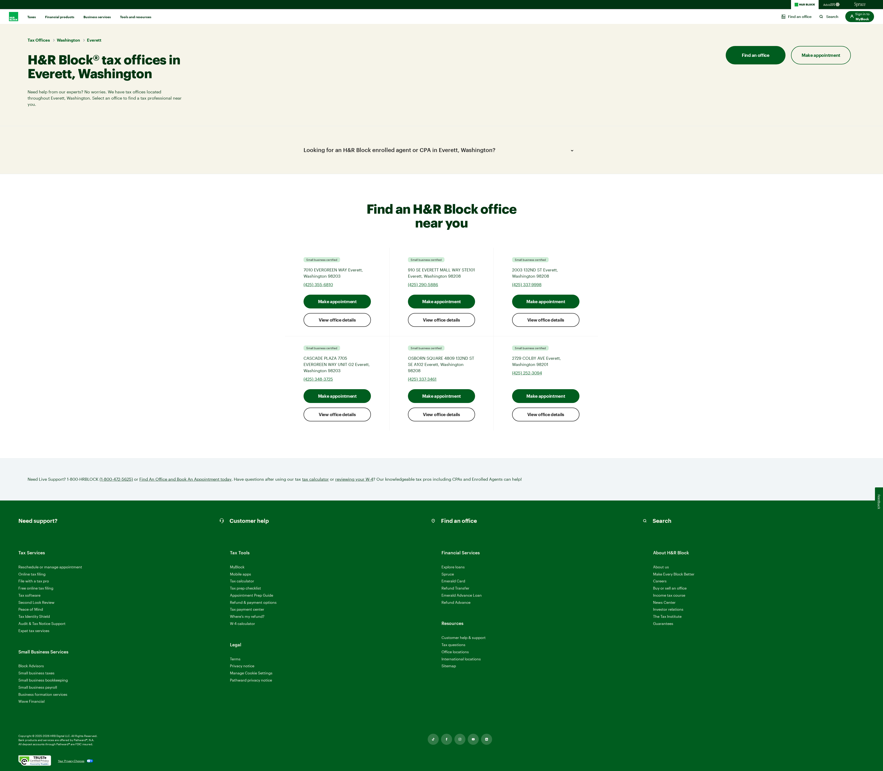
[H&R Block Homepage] (805, 4)
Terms (235, 659)
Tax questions (453, 644)
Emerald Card (453, 581)
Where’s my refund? (247, 616)
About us (661, 567)
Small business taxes (36, 673)
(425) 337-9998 (527, 284)
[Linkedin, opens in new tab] (486, 739)
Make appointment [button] (821, 55)
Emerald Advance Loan (462, 595)
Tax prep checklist (245, 588)
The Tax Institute (667, 616)
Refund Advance (456, 602)
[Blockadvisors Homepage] (832, 4)
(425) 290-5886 (423, 284)
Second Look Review (36, 602)
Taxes (31, 17)
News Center (664, 602)
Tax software (29, 595)
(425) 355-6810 (318, 284)
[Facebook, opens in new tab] (446, 739)
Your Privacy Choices (71, 760)
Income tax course (669, 595)
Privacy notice (242, 666)
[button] (859, 16)
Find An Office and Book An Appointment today (185, 479)
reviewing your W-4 (354, 479)
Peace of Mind (30, 609)
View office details (337, 319)
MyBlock (237, 567)
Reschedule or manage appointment (50, 567)
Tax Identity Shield (34, 616)
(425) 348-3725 (318, 379)
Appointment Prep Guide (251, 595)
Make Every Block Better (673, 574)
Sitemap (449, 666)
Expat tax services (33, 630)
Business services (97, 17)
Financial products (59, 17)
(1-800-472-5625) (116, 479)
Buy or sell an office (670, 588)
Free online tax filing (35, 588)
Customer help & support (464, 637)
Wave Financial (31, 701)
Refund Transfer (455, 588)
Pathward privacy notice (251, 680)
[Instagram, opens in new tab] (459, 739)
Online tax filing (32, 574)
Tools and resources (135, 17)
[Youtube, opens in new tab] (473, 739)
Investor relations (668, 609)
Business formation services (42, 694)
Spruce (448, 574)
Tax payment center (247, 609)
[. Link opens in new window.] (34, 760)
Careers (660, 581)
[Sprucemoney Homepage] (860, 4)
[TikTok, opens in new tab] (433, 739)
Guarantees (663, 623)
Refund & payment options (253, 602)
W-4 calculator (242, 623)
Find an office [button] (755, 55)
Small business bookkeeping (43, 680)
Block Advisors (31, 666)
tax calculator (315, 479)
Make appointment (337, 301)
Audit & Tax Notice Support (42, 623)
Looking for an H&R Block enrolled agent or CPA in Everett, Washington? (399, 150)
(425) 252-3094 (527, 372)
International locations (461, 659)
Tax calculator (242, 581)
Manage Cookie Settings (251, 673)
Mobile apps (240, 574)
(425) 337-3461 (422, 379)
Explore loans (453, 567)
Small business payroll (37, 687)
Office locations (455, 652)
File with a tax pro (33, 581)
